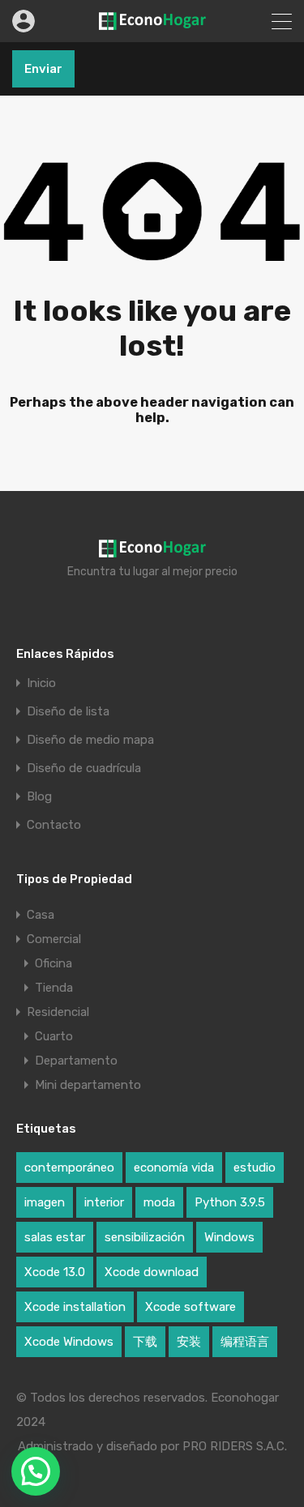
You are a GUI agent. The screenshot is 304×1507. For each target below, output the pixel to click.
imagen (44, 1202)
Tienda (54, 987)
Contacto (54, 825)
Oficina (53, 963)
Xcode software (190, 1307)
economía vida (174, 1167)
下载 (145, 1341)
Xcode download (152, 1272)
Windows (229, 1237)
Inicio (41, 683)
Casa (40, 914)
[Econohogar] (152, 22)
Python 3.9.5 (230, 1202)
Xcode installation (75, 1307)
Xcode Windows (68, 1341)
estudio (254, 1167)
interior (104, 1202)
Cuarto (54, 1036)
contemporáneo (69, 1167)
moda (159, 1202)
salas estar (54, 1237)
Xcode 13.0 (54, 1272)
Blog (39, 797)
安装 (189, 1341)
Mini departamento (88, 1085)
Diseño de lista (68, 712)
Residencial (58, 1012)
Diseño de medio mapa (90, 740)
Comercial (54, 939)
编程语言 (245, 1341)
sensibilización (145, 1237)
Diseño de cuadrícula (84, 768)
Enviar (43, 69)
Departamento (76, 1060)
